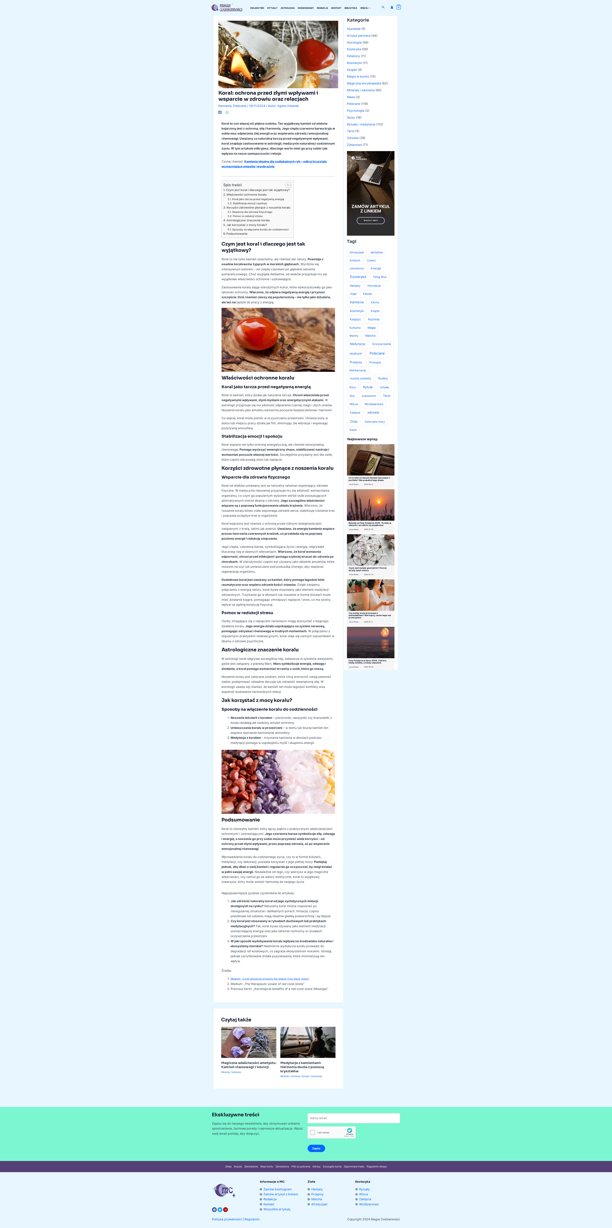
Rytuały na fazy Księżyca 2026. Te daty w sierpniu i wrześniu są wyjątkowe (370, 524)
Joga (353, 293)
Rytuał (367, 387)
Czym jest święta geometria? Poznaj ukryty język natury (368, 569)
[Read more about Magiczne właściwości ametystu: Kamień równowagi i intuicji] (248, 1042)
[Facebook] (220, 112)
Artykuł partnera (359, 35)
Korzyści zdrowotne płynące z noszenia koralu (258, 207)
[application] (369, 8)
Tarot (350, 131)
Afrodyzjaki (357, 252)
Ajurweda (354, 29)
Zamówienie (251, 1166)
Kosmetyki (354, 63)
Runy (353, 387)
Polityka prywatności (227, 1219)
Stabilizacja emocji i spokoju (250, 203)
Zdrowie (353, 138)
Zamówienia (282, 1166)
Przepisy (356, 362)
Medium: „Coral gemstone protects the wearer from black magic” (270, 978)
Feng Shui (379, 277)
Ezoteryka (354, 49)
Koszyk (238, 1166)
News (351, 97)
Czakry (371, 260)
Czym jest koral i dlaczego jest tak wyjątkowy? (258, 190)
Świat (353, 429)
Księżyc (355, 319)
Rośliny (383, 378)
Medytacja (357, 344)
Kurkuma (355, 327)
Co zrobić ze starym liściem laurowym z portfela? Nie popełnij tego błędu (369, 479)
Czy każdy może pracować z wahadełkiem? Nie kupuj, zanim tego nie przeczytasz (370, 615)
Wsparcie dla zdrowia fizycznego (252, 211)
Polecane (239, 106)
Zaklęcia (355, 412)
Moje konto (266, 1166)
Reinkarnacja (358, 370)
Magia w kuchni (358, 76)
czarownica (357, 268)
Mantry (354, 335)
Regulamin (252, 1219)
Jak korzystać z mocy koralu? (246, 225)
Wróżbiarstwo (374, 404)
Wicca (354, 404)
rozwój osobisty (360, 378)
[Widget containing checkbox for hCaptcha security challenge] (332, 1132)
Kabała (367, 293)
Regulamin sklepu (377, 1166)
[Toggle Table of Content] (286, 185)
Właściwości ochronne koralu (246, 194)
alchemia (377, 252)
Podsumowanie (237, 233)
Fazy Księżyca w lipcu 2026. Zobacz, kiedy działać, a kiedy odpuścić (368, 661)
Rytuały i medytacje (311, 1076)
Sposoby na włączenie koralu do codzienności (260, 229)
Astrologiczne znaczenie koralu (248, 220)
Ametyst (355, 260)
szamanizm (369, 395)
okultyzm (356, 353)
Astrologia (354, 42)
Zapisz (316, 1148)
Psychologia (355, 110)
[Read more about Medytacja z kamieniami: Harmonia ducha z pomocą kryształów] (307, 1042)
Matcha (370, 335)
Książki (352, 70)
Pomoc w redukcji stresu (248, 216)
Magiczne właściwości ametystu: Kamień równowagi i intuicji (248, 1065)
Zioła (353, 421)
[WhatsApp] (227, 112)
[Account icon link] (391, 7)
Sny (352, 395)
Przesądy (375, 362)
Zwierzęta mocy (374, 421)
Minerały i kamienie (231, 1072)
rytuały (384, 387)
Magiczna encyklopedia (364, 83)
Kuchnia (373, 319)
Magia (372, 327)
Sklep (228, 1166)
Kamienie (225, 106)
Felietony (353, 56)
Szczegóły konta (332, 1166)
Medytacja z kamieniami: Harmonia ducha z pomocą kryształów (302, 1067)
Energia (376, 268)
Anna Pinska (354, 484)
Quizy (351, 117)
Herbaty (355, 285)
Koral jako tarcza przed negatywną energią (258, 199)
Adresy (317, 1166)
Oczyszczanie (381, 344)
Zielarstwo (354, 145)
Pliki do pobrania (300, 1166)
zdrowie (373, 412)
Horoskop (374, 285)
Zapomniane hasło (354, 1166)
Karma (375, 302)
